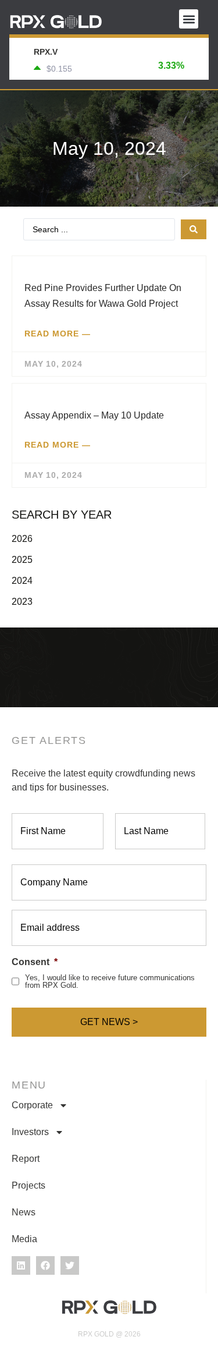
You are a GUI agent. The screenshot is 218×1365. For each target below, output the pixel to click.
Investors (30, 1132)
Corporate (32, 1105)
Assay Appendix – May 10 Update (94, 415)
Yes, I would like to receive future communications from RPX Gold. (110, 981)
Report (26, 1159)
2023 (22, 602)
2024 (22, 581)
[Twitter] (69, 1265)
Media (24, 1239)
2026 (22, 539)
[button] (188, 19)
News (23, 1212)
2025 (22, 560)
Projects (28, 1185)
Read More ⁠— (57, 333)
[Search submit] (193, 229)
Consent (35, 962)
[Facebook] (45, 1265)
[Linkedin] (21, 1265)
